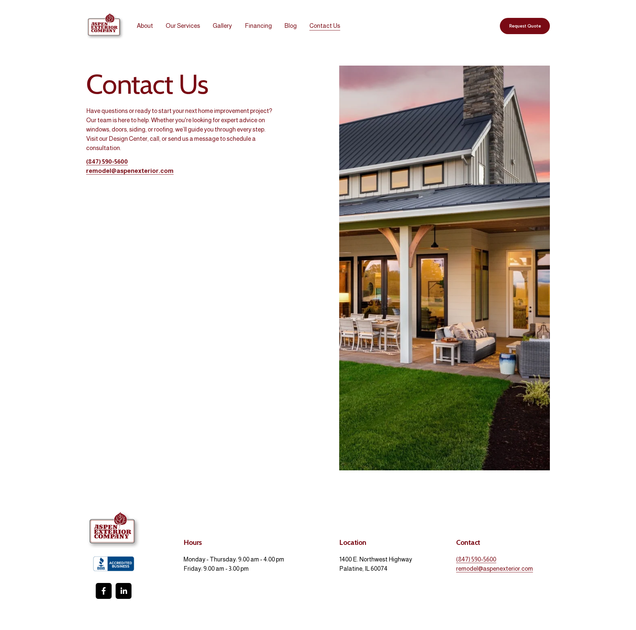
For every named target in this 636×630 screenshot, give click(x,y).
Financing (258, 25)
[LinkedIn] (124, 591)
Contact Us (324, 25)
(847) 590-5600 (476, 559)
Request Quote (525, 25)
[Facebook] (104, 591)
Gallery (222, 25)
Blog (291, 25)
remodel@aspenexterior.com (494, 568)
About (145, 25)
